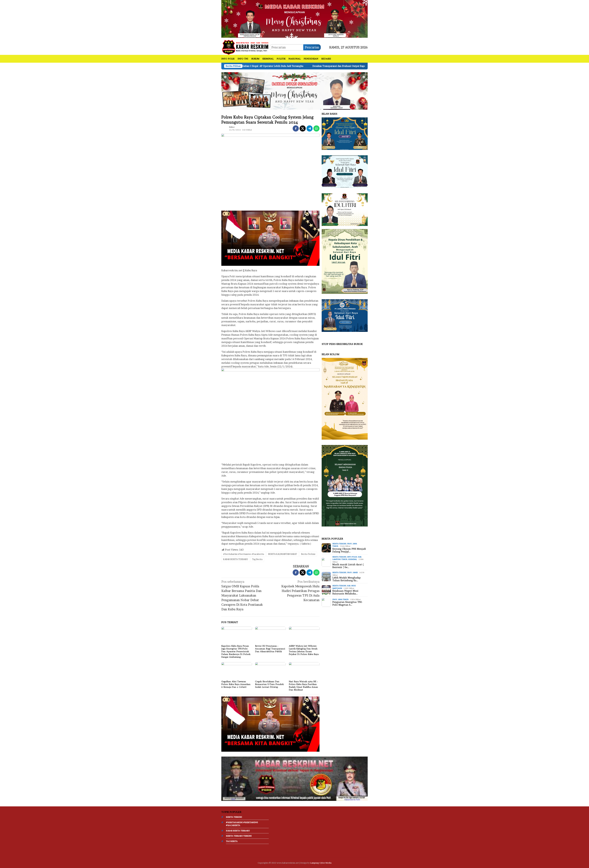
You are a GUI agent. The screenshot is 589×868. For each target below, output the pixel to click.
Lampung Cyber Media (320, 863)
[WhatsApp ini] (316, 128)
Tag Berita (257, 559)
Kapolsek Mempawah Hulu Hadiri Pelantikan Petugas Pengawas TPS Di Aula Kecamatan (300, 591)
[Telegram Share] (309, 128)
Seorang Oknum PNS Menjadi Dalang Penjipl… (349, 550)
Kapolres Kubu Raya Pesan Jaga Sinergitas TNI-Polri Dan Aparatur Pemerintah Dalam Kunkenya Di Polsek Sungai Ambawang (235, 651)
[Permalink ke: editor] (224, 128)
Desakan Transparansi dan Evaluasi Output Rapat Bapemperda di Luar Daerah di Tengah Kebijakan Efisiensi (274, 66)
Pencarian (312, 47)
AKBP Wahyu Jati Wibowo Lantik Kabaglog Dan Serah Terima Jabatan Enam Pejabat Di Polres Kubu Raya (304, 650)
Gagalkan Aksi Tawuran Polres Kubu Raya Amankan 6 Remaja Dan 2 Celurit (235, 684)
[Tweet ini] (303, 128)
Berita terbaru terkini (239, 836)
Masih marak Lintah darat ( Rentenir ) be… (348, 566)
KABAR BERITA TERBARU (235, 559)
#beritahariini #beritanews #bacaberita (243, 554)
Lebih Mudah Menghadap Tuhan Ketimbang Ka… (346, 579)
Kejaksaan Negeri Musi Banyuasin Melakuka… (345, 592)
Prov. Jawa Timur (340, 599)
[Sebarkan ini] (296, 128)
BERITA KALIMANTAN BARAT (282, 554)
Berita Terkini (308, 554)
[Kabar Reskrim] (245, 47)
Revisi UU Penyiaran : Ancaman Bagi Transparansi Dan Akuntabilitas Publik (270, 649)
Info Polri (352, 557)
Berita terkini (339, 544)
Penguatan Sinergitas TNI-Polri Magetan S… (347, 603)
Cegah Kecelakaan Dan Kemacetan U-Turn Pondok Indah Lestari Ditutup (269, 684)
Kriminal (352, 559)
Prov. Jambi (352, 573)
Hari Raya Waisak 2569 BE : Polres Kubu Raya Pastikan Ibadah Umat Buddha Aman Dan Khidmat (303, 685)
